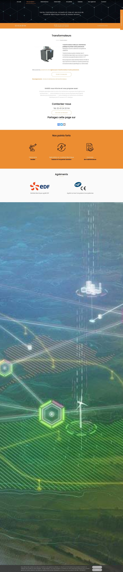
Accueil (19, 2)
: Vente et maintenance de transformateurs (49, 79)
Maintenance (44, 2)
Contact (103, 2)
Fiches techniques (61, 74)
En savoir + (83, 570)
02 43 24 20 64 (20, 26)
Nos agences (92, 2)
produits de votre (59, 70)
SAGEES (57, 40)
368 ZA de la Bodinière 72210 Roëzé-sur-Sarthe (61, 25)
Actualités (69, 2)
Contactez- (102, 25)
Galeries (80, 2)
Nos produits (30, 2)
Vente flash (57, 2)
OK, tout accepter (97, 567)
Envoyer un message (61, 112)
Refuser (97, 569)
